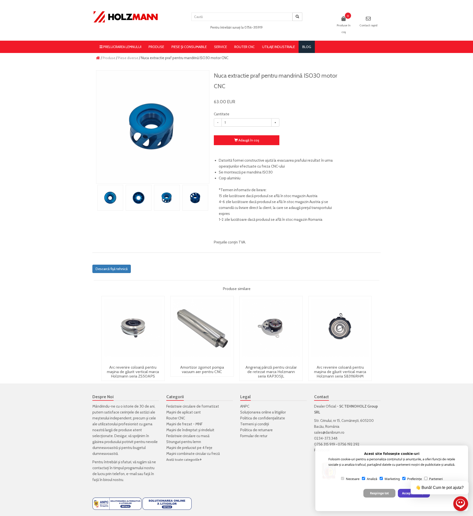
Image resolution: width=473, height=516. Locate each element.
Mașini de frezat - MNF (184, 424)
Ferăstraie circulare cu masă (187, 436)
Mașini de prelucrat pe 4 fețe (189, 448)
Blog (306, 47)
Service (220, 47)
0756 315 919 (324, 444)
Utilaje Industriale (278, 47)
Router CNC (244, 47)
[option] (152, 127)
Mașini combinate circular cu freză (193, 453)
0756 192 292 (348, 444)
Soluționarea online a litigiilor (263, 412)
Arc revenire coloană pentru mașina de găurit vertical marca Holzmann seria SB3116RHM (340, 371)
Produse (156, 47)
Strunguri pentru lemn (183, 442)
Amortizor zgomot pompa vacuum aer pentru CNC (202, 369)
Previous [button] (101, 197)
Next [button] (204, 197)
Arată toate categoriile (183, 459)
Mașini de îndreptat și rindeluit (190, 430)
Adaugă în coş (248, 140)
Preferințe (414, 479)
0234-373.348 (326, 438)
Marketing (392, 479)
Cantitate (221, 114)
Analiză (372, 479)
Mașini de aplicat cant (183, 412)
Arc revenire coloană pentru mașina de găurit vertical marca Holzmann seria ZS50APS (133, 371)
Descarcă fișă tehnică (112, 269)
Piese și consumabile (189, 47)
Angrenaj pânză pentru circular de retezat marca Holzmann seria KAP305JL (271, 371)
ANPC (244, 406)
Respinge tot (379, 493)
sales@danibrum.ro (329, 432)
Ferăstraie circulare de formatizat (192, 406)
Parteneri (436, 479)
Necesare (352, 479)
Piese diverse (128, 58)
